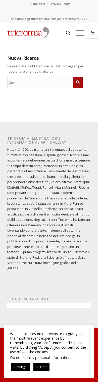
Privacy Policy (60, 4)
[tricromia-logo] (28, 33)
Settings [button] (20, 366)
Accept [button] (41, 366)
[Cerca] (66, 33)
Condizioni (38, 4)
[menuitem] (38, 4)
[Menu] (77, 33)
